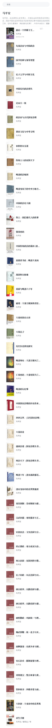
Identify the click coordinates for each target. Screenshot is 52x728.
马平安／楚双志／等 (23, 722)
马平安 (18, 34)
